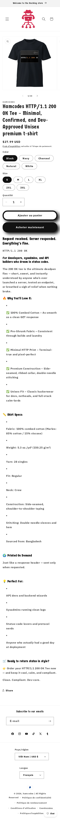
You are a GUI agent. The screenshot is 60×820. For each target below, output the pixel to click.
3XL (22, 187)
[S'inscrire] (50, 721)
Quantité (8, 195)
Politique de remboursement (32, 803)
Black (10, 158)
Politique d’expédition (32, 813)
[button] (7, 19)
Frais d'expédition (11, 146)
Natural (11, 166)
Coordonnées (46, 808)
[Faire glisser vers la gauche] (22, 96)
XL (40, 179)
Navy (26, 158)
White (29, 166)
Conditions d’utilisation (23, 808)
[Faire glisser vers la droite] (37, 96)
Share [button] (9, 690)
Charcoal (44, 158)
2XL (8, 187)
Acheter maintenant (30, 227)
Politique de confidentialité (36, 797)
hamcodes (28, 793)
